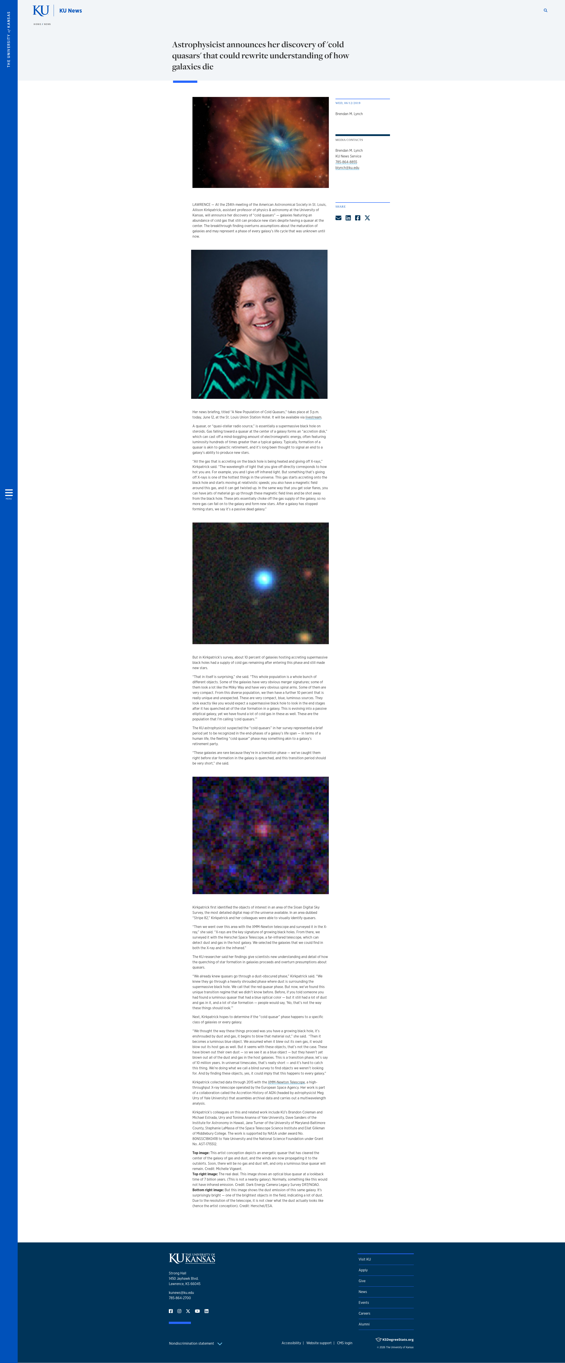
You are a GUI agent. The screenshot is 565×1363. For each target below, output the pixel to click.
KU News (70, 10)
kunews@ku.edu (181, 1292)
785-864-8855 (346, 162)
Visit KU (365, 1259)
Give (362, 1281)
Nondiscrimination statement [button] (192, 1343)
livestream (313, 417)
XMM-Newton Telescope (286, 1082)
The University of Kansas (400, 1347)
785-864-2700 (180, 1298)
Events (364, 1302)
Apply (363, 1270)
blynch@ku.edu (347, 167)
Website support (319, 1343)
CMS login (344, 1343)
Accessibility (291, 1343)
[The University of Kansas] (192, 1261)
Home (38, 24)
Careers (364, 1313)
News (47, 24)
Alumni (364, 1324)
